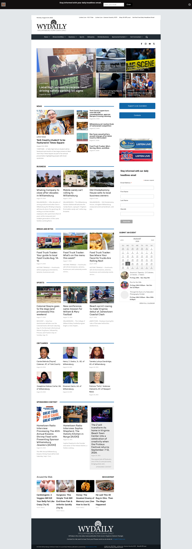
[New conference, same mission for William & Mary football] (75, 294)
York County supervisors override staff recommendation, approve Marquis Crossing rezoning (100, 113)
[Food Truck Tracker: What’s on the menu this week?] (75, 241)
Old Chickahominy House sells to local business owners (100, 193)
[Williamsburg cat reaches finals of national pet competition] (82, 126)
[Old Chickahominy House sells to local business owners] (102, 178)
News (39, 106)
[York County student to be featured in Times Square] (55, 122)
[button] (146, 37)
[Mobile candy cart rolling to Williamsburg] (75, 178)
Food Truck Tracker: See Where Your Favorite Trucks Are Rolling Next (100, 256)
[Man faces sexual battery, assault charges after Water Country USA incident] (82, 137)
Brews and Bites (45, 229)
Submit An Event (127, 232)
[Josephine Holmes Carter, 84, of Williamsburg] (44, 377)
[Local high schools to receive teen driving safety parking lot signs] (66, 73)
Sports (40, 282)
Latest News (43, 83)
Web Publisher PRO (91, 547)
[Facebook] (141, 43)
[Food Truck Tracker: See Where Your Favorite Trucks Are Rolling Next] (102, 241)
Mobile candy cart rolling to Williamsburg (73, 193)
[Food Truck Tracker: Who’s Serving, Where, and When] (82, 148)
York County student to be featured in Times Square (51, 141)
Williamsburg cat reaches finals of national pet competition (102, 125)
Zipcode (123, 209)
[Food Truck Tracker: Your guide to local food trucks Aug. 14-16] (49, 241)
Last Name (124, 200)
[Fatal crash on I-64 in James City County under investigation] (111, 60)
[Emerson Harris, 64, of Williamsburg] (70, 377)
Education (101, 88)
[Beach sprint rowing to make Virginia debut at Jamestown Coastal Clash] (102, 294)
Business (131, 90)
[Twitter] (153, 43)
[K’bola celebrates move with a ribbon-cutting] (140, 85)
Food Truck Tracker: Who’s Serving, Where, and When (100, 147)
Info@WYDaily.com (119, 539)
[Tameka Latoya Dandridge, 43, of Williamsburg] (96, 353)
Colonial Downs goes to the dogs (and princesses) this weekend (48, 310)
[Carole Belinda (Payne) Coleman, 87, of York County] (44, 353)
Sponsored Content (47, 402)
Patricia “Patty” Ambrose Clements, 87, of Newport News (100, 389)
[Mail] (149, 43)
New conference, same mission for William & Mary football (72, 310)
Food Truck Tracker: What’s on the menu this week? (74, 255)
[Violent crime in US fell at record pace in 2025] (140, 60)
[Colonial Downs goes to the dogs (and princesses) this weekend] (49, 294)
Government (132, 65)
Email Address (126, 183)
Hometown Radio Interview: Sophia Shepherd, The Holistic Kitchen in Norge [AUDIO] (73, 431)
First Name (124, 191)
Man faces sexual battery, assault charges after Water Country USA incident (101, 136)
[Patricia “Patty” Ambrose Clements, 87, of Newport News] (96, 377)
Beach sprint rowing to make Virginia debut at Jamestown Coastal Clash (101, 310)
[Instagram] (145, 43)
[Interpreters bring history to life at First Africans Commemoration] (111, 85)
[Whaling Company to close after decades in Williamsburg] (49, 178)
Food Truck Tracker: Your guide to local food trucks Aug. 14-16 (48, 256)
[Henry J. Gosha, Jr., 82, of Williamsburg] (70, 353)
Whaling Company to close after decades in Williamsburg (48, 193)
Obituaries (42, 343)
